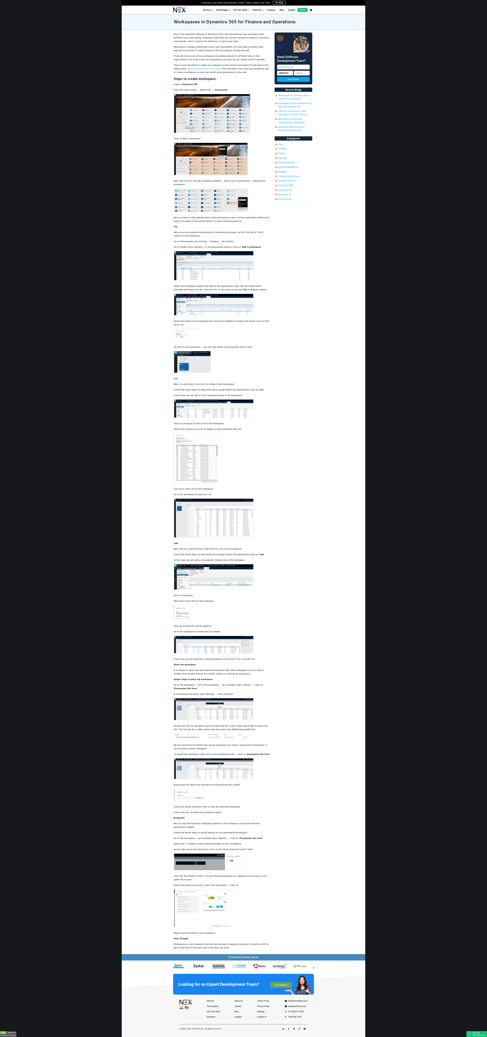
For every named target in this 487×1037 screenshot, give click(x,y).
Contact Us (262, 1017)
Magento (282, 171)
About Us (239, 1001)
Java (280, 144)
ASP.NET (282, 149)
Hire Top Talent (240, 10)
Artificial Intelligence (288, 167)
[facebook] (289, 1029)
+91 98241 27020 (296, 1011)
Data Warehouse (286, 162)
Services (207, 10)
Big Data (282, 158)
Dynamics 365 (285, 190)
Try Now (279, 3)
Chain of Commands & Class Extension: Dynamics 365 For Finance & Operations (292, 114)
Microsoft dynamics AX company (205, 69)
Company (271, 10)
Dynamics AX (284, 199)
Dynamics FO (284, 194)
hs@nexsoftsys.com (297, 1006)
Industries (257, 10)
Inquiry (302, 10)
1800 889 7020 (295, 1017)
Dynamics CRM (285, 185)
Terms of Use (263, 1001)
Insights (291, 10)
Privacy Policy (263, 1006)
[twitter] (294, 1029)
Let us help (293, 79)
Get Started (281, 985)
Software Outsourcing (289, 176)
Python (281, 153)
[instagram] (299, 1029)
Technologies (222, 10)
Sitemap (261, 1011)
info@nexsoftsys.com (298, 1001)
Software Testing (286, 181)
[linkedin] (283, 1029)
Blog (282, 10)
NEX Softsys (198, 1029)
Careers (238, 1006)
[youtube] (305, 1029)
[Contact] (311, 9)
